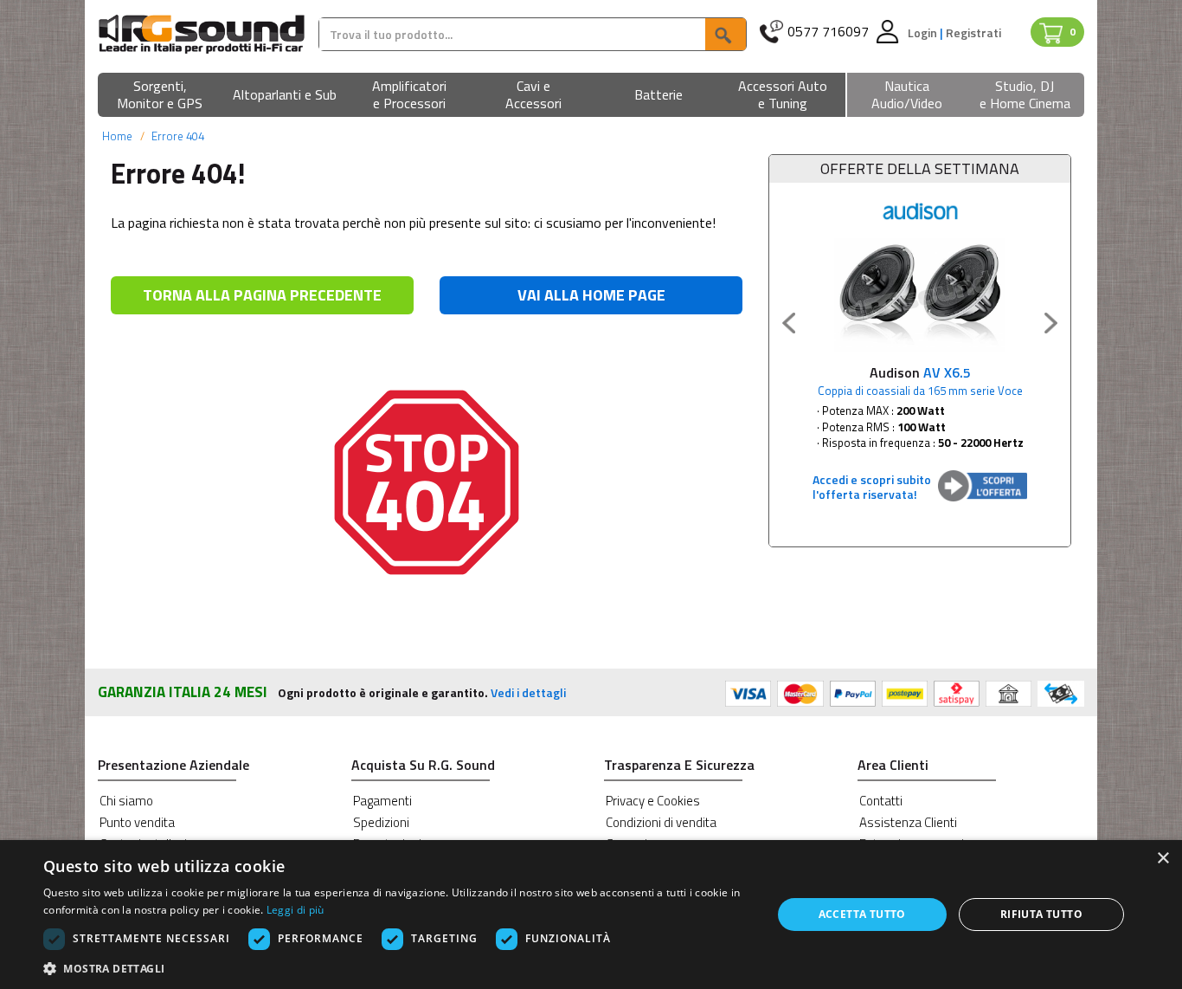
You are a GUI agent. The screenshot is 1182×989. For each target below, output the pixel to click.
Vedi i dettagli (528, 692)
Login (924, 32)
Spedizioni (381, 822)
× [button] (1162, 858)
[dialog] (591, 914)
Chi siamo (126, 801)
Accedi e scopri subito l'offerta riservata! (872, 486)
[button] (160, 95)
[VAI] (725, 34)
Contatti (881, 801)
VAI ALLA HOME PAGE (591, 295)
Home (117, 136)
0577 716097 (828, 32)
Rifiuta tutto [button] (1041, 914)
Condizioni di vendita (661, 822)
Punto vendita (137, 822)
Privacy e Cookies (653, 801)
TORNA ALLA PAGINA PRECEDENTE (262, 295)
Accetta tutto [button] (862, 914)
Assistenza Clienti (908, 822)
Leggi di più (295, 909)
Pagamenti (382, 801)
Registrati (973, 32)
